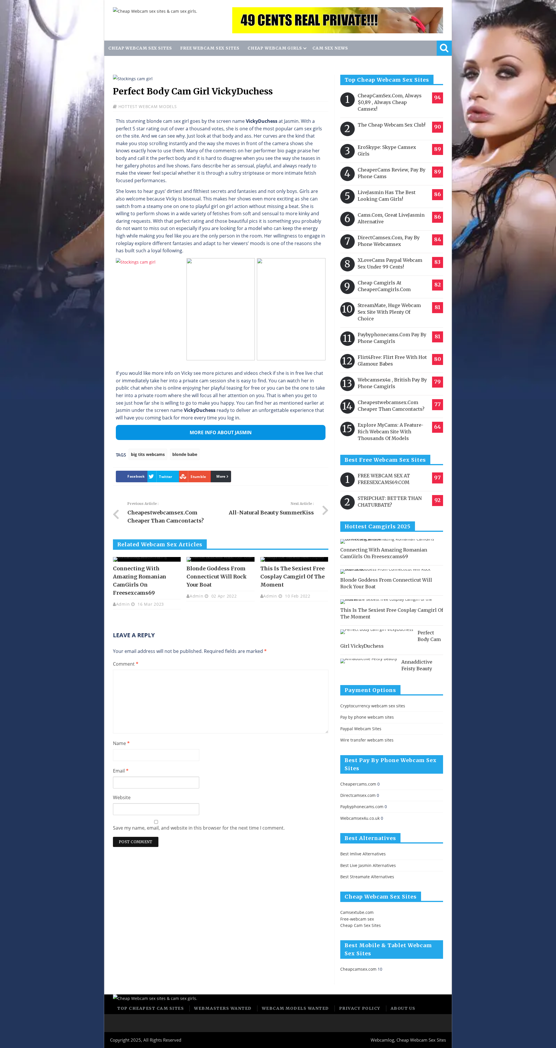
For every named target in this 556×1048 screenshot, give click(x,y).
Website (122, 797)
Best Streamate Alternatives (367, 876)
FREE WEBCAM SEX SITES (209, 48)
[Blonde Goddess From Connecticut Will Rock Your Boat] (220, 559)
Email (121, 771)
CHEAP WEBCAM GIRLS (275, 48)
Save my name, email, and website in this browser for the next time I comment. (199, 828)
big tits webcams (148, 454)
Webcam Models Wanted (295, 1008)
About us (403, 1008)
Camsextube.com (357, 912)
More (220, 476)
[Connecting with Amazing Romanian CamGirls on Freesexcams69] (147, 559)
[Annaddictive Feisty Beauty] (368, 661)
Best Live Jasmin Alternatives (368, 865)
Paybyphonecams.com (361, 806)
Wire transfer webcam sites (367, 740)
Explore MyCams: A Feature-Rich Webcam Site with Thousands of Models (390, 431)
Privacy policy (360, 1008)
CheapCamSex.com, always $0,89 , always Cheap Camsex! (390, 102)
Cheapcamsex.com (358, 969)
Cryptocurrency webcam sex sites (372, 706)
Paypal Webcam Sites (360, 728)
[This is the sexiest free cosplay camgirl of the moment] (294, 559)
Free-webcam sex (357, 919)
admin (123, 604)
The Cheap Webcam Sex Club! (391, 125)
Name (121, 743)
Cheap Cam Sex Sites (360, 925)
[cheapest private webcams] (337, 20)
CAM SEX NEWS (330, 48)
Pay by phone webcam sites (367, 717)
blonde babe (184, 454)
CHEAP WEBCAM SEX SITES (140, 48)
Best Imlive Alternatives (363, 854)
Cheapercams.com (358, 784)
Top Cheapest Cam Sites (150, 1008)
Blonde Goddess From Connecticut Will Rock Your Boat (216, 576)
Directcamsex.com (358, 795)
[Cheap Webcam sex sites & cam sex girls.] (155, 11)
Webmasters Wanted (223, 1008)
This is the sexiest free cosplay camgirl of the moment (292, 576)
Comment (125, 664)
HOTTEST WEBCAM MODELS (147, 106)
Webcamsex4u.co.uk (360, 818)
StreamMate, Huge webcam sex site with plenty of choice (389, 312)
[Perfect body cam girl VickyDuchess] (376, 631)
